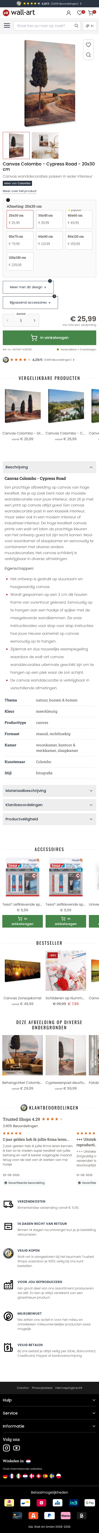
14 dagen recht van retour (42, 1223)
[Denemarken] (31, 1476)
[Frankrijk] (11, 1476)
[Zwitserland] (38, 1476)
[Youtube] (16, 1448)
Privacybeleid (42, 1388)
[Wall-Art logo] (19, 12)
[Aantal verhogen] (34, 320)
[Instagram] (6, 1448)
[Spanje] (45, 1476)
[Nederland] (25, 1476)
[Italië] (18, 1476)
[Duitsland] (5, 1476)
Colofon (23, 1388)
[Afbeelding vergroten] (88, 55)
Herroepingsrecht (68, 1388)
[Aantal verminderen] (7, 320)
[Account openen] (68, 13)
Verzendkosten (31, 1201)
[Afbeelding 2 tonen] (45, 145)
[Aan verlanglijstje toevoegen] (88, 45)
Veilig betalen (30, 1345)
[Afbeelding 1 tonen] (16, 145)
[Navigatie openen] (7, 25)
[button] (49, 83)
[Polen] (58, 1476)
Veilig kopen (28, 1250)
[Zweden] (52, 1476)
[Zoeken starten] (76, 25)
